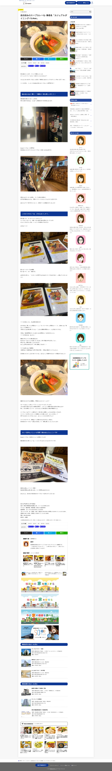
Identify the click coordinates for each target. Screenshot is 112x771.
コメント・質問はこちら (83, 2)
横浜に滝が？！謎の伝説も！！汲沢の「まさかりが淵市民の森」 (83, 56)
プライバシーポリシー (54, 765)
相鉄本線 (42, 62)
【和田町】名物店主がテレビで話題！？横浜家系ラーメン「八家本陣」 (82, 85)
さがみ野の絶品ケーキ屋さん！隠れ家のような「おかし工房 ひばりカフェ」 (83, 62)
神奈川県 (30, 62)
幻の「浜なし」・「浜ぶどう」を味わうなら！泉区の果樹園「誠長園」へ (83, 70)
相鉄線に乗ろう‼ (53, 768)
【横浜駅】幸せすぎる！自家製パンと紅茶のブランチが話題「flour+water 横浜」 (83, 26)
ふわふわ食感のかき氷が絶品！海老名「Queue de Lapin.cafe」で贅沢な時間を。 (83, 41)
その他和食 (21, 9)
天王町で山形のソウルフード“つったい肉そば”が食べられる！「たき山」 (83, 34)
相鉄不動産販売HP (70, 2)
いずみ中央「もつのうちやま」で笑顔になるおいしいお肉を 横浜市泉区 (83, 78)
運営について (74, 765)
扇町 (38, 62)
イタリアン (31, 65)
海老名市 (34, 62)
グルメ (37, 65)
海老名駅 (47, 62)
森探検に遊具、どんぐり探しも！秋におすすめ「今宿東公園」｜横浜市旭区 (83, 49)
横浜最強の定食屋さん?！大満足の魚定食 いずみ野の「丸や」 (83, 92)
